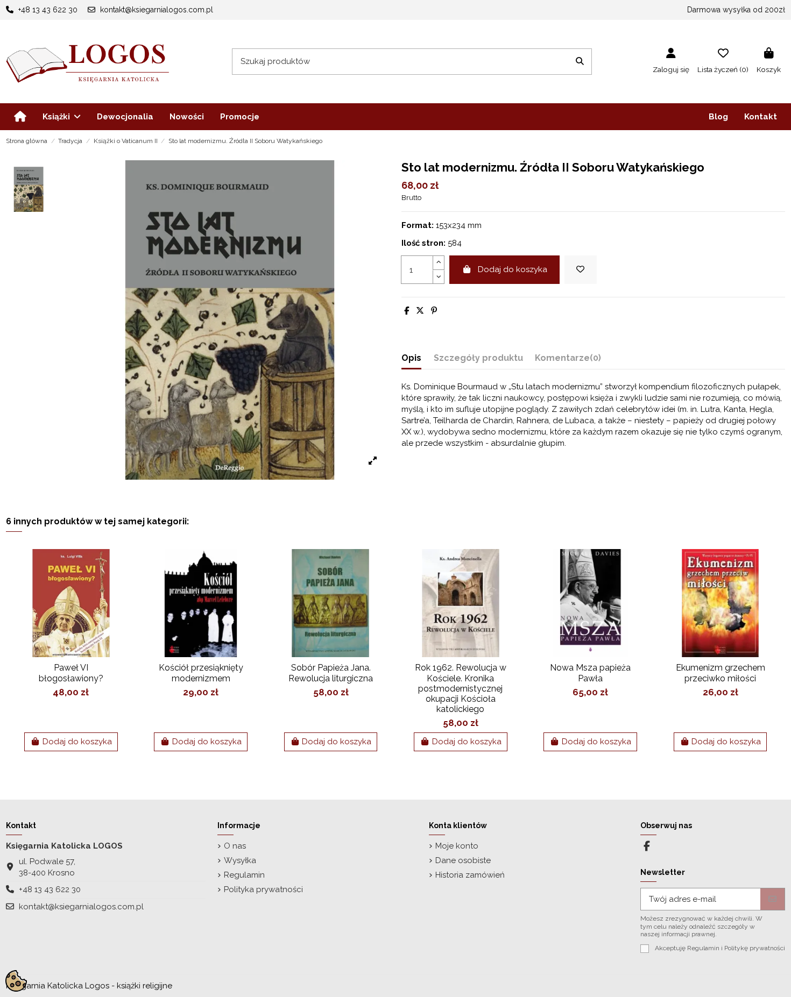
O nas (235, 846)
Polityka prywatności (263, 889)
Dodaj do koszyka (512, 269)
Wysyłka (240, 860)
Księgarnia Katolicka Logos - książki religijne (89, 986)
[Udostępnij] (406, 311)
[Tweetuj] (420, 311)
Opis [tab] (411, 358)
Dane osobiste (463, 860)
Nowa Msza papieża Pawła (590, 673)
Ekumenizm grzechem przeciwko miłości (720, 673)
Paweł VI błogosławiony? (71, 673)
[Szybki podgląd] (116, 585)
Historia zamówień (470, 875)
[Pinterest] (434, 311)
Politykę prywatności (754, 948)
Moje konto (456, 846)
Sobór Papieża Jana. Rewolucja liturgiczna (330, 673)
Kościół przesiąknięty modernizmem (201, 673)
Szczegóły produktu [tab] (478, 358)
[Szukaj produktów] (580, 61)
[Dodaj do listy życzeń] (580, 269)
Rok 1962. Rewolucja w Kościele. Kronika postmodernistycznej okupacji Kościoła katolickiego (460, 688)
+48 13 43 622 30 (50, 889)
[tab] (568, 360)
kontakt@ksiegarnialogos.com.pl (81, 906)
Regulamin (244, 875)
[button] (61, 116)
